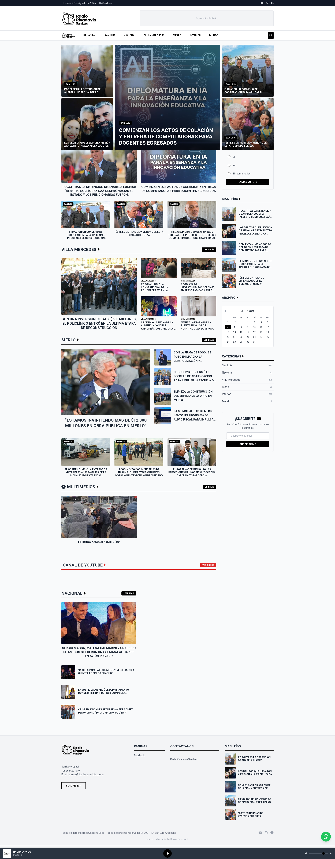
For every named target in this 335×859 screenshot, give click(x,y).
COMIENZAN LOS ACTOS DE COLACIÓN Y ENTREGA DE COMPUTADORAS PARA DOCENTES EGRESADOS (178, 189)
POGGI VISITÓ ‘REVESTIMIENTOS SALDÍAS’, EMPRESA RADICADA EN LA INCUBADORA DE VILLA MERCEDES (198, 290)
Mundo (213, 35)
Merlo (177, 35)
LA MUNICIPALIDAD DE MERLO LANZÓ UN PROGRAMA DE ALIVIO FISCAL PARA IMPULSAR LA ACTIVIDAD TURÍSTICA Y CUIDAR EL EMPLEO (194, 420)
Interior (195, 35)
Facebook (139, 755)
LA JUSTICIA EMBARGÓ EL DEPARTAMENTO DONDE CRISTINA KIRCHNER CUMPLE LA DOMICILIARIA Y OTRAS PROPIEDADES (103, 692)
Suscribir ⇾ (73, 785)
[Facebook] (272, 832)
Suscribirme (248, 444)
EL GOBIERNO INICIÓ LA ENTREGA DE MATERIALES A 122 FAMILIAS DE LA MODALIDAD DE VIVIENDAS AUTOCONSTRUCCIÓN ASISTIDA (86, 474)
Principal (89, 35)
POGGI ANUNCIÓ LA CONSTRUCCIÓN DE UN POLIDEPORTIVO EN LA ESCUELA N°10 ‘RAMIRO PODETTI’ (155, 290)
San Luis (110, 35)
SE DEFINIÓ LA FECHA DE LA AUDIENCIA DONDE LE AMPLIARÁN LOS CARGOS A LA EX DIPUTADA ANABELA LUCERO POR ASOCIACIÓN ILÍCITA (158, 330)
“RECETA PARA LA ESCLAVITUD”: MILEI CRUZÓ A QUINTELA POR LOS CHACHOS (106, 672)
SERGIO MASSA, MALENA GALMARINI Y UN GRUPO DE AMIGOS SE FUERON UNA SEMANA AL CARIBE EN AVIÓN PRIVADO (99, 652)
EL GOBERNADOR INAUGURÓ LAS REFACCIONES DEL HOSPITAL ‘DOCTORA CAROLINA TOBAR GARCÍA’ (191, 472)
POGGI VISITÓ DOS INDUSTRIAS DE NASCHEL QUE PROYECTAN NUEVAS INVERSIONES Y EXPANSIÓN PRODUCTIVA (139, 472)
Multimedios (81, 486)
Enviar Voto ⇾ (248, 182)
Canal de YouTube (83, 565)
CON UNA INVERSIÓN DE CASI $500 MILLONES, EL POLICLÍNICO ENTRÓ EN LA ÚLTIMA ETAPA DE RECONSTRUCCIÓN (99, 323)
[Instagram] (266, 832)
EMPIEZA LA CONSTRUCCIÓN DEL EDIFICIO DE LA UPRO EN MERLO (193, 396)
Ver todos (208, 565)
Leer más (209, 249)
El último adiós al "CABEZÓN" (99, 542)
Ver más (209, 487)
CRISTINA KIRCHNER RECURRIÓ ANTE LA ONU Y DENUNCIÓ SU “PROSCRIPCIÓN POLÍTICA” (105, 711)
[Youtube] (260, 832)
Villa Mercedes (154, 35)
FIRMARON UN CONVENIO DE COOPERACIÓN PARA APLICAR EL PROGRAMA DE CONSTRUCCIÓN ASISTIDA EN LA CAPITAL (86, 237)
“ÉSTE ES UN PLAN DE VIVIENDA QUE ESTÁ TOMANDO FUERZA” (138, 233)
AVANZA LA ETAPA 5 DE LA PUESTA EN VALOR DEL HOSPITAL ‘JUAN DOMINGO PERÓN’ (197, 327)
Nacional (130, 35)
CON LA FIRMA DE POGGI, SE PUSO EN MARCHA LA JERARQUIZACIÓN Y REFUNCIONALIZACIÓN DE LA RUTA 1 (193, 361)
